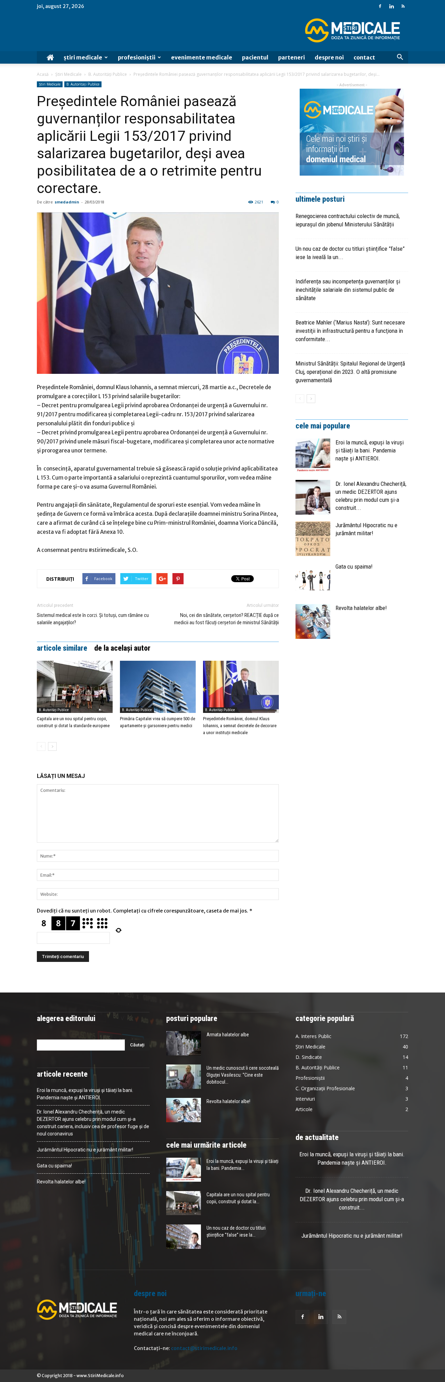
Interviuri (305, 1098)
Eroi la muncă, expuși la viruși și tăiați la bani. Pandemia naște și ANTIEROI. (369, 450)
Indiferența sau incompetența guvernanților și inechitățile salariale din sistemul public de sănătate (348, 290)
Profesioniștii (136, 57)
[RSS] (403, 6)
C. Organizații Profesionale (325, 1088)
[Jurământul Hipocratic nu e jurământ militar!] (313, 538)
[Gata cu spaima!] (313, 580)
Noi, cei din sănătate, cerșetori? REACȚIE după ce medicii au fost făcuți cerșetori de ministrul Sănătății (226, 619)
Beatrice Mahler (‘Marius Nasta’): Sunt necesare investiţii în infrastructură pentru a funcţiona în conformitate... (350, 331)
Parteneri (291, 57)
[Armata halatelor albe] (183, 1043)
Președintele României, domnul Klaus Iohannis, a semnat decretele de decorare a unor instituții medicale (239, 725)
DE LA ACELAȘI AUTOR (122, 648)
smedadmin (67, 201)
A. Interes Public (313, 1036)
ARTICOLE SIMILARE (62, 648)
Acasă (43, 74)
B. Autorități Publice (107, 74)
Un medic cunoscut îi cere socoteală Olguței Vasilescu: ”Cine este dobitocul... (243, 1075)
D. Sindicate (309, 1057)
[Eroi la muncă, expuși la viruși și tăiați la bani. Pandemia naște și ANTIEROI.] (313, 456)
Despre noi (329, 57)
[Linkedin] (391, 6)
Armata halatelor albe (228, 1034)
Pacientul (255, 57)
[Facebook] (380, 6)
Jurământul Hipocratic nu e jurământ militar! (85, 1149)
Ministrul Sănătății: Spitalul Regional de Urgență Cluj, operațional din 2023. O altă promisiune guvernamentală (350, 372)
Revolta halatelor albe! (361, 607)
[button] (399, 57)
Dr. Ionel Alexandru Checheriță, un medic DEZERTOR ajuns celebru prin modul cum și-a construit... (352, 1199)
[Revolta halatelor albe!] (313, 621)
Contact (364, 57)
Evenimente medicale (201, 57)
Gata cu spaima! (354, 566)
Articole (304, 1109)
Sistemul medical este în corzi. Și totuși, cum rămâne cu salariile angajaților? (93, 619)
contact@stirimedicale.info (204, 1348)
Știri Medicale (83, 57)
